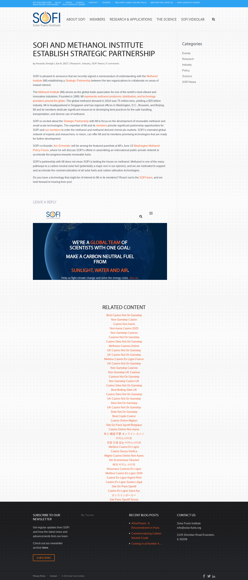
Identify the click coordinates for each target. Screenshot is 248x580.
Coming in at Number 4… (146, 543)
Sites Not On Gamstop (124, 403)
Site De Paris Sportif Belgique (124, 425)
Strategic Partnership (78, 80)
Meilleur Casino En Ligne (124, 446)
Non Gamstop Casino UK (124, 381)
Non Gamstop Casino (188, 3)
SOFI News (98, 63)
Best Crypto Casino (124, 416)
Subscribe (44, 557)
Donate (106, 3)
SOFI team (146, 177)
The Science (167, 19)
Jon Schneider (62, 145)
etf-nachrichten (42, 3)
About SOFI (75, 19)
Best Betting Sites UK (124, 389)
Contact (93, 3)
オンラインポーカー (124, 495)
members (101, 125)
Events (80, 3)
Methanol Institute (48, 92)
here (45, 547)
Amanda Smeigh (45, 63)
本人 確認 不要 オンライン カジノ (124, 433)
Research (75, 63)
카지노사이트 (124, 438)
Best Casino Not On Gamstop (124, 315)
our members (53, 129)
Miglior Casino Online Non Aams (124, 455)
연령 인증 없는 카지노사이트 (124, 442)
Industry (86, 63)
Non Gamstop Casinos (124, 332)
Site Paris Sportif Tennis (124, 499)
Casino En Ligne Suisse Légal (124, 482)
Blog (58, 3)
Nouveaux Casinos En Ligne (124, 468)
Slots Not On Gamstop (124, 411)
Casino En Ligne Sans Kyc (124, 490)
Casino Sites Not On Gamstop (124, 341)
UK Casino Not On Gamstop (124, 350)
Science (187, 76)
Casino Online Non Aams (124, 429)
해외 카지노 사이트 (124, 464)
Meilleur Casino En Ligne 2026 (124, 473)
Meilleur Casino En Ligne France (124, 359)
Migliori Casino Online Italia (130, 3)
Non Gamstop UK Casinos (124, 372)
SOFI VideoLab (192, 19)
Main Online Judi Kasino (46, 5)
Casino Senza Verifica (124, 451)
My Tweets (87, 515)
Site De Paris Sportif (124, 486)
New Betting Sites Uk (161, 3)
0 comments (112, 63)
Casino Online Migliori (124, 420)
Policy (186, 70)
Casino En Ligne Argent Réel (124, 477)
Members (97, 19)
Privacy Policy (39, 576)
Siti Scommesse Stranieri (124, 460)
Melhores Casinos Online (124, 346)
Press (69, 3)
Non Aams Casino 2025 (124, 328)
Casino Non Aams (124, 324)
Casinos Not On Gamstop (124, 337)
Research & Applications (131, 19)
